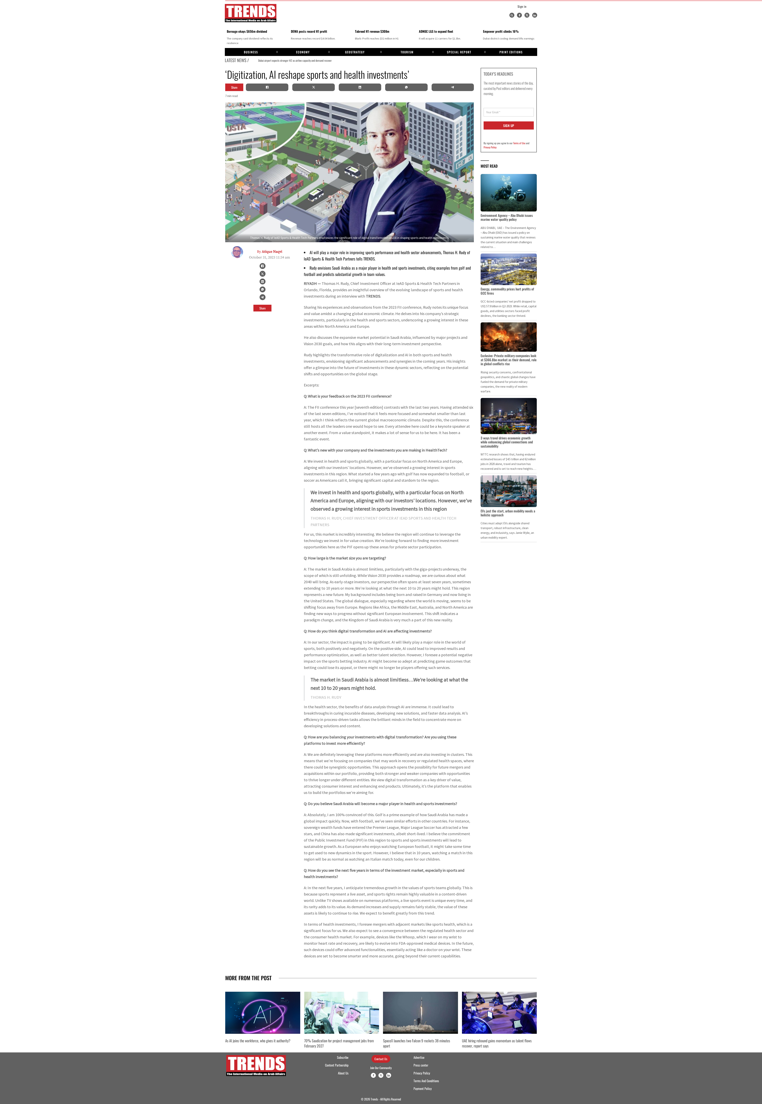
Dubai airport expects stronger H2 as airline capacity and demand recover (286, 60)
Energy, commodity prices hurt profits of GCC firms (507, 290)
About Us (343, 1073)
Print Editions (511, 52)
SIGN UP (508, 125)
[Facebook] (519, 15)
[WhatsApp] (406, 87)
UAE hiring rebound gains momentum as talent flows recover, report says (497, 1043)
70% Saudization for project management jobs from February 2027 (339, 1043)
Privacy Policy (490, 147)
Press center (421, 1065)
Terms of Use (519, 143)
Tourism (407, 52)
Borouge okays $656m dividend (247, 31)
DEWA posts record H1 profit (309, 31)
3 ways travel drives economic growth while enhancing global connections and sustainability (507, 442)
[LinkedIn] (360, 87)
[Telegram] (453, 87)
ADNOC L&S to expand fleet (436, 31)
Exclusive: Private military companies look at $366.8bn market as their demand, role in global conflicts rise (509, 359)
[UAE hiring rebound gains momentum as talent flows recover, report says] (499, 1013)
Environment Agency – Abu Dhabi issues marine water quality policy (507, 217)
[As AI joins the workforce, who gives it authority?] (262, 1013)
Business (251, 52)
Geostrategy (355, 52)
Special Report (459, 52)
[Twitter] (526, 15)
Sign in (522, 6)
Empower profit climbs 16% (501, 31)
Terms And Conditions (426, 1080)
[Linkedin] (534, 15)
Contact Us (380, 1059)
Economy (303, 52)
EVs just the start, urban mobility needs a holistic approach (508, 512)
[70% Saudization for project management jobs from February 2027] (341, 1013)
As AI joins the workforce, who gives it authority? (257, 1040)
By (269, 251)
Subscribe (342, 1057)
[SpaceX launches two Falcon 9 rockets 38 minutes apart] (420, 1013)
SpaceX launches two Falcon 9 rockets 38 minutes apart (416, 1043)
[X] (314, 87)
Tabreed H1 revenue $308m (372, 31)
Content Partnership (336, 1065)
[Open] (511, 15)
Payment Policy (423, 1088)
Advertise (419, 1057)
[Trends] (250, 13)
